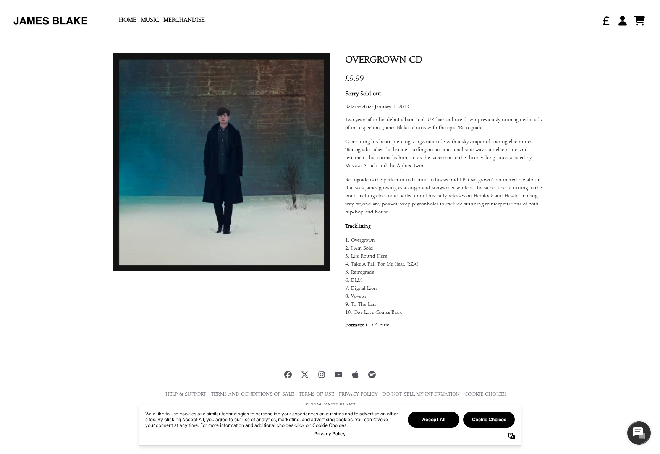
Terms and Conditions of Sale (252, 394)
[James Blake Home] (50, 20)
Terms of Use (316, 394)
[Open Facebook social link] (288, 374)
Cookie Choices (485, 394)
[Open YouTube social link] (338, 374)
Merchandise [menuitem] (184, 21)
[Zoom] (221, 162)
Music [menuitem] (150, 21)
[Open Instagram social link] (321, 374)
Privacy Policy (358, 394)
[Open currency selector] (605, 20)
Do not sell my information (421, 394)
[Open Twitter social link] (304, 374)
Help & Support (185, 394)
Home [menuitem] (127, 21)
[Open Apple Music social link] (355, 374)
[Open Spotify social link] (372, 374)
